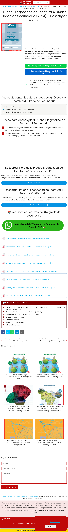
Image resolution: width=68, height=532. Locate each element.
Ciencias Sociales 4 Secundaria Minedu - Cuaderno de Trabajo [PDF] (28, 280)
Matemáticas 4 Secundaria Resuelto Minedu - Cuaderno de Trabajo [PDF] (30, 263)
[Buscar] (48, 2)
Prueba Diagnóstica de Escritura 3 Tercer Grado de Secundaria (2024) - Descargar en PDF (17, 340)
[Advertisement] (46, 35)
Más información (55, 522)
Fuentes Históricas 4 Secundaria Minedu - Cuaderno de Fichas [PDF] (28, 295)
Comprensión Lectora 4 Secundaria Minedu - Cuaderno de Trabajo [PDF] (29, 247)
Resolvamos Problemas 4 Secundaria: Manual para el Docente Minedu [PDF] (30, 255)
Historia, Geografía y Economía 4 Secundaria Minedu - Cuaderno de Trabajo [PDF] (32, 271)
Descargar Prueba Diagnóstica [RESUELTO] (34, 205)
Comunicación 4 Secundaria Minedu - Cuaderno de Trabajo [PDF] (27, 239)
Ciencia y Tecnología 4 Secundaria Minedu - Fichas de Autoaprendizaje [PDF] (31, 288)
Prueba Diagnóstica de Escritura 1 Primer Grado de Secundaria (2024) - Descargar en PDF (51, 340)
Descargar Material (34, 183)
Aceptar (50, 526)
